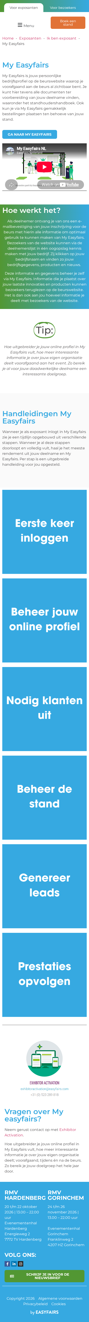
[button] (25, 25)
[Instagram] (20, 1264)
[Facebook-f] (7, 1264)
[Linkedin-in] (14, 1264)
